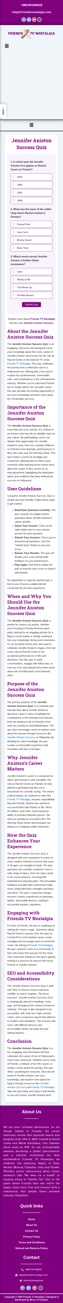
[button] (31, 46)
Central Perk (23, 224)
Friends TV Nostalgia (42, 319)
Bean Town (22, 248)
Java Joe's (22, 232)
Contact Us (31, 1230)
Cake (19, 271)
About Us (31, 1225)
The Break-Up (24, 287)
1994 (19, 177)
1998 (19, 200)
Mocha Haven (24, 240)
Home (31, 1219)
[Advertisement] (31, 83)
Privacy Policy (31, 1236)
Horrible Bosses (25, 295)
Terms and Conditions (31, 1242)
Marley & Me (23, 279)
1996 (19, 184)
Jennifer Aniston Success (38, 323)
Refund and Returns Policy (31, 1248)
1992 (19, 192)
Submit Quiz (31, 304)
